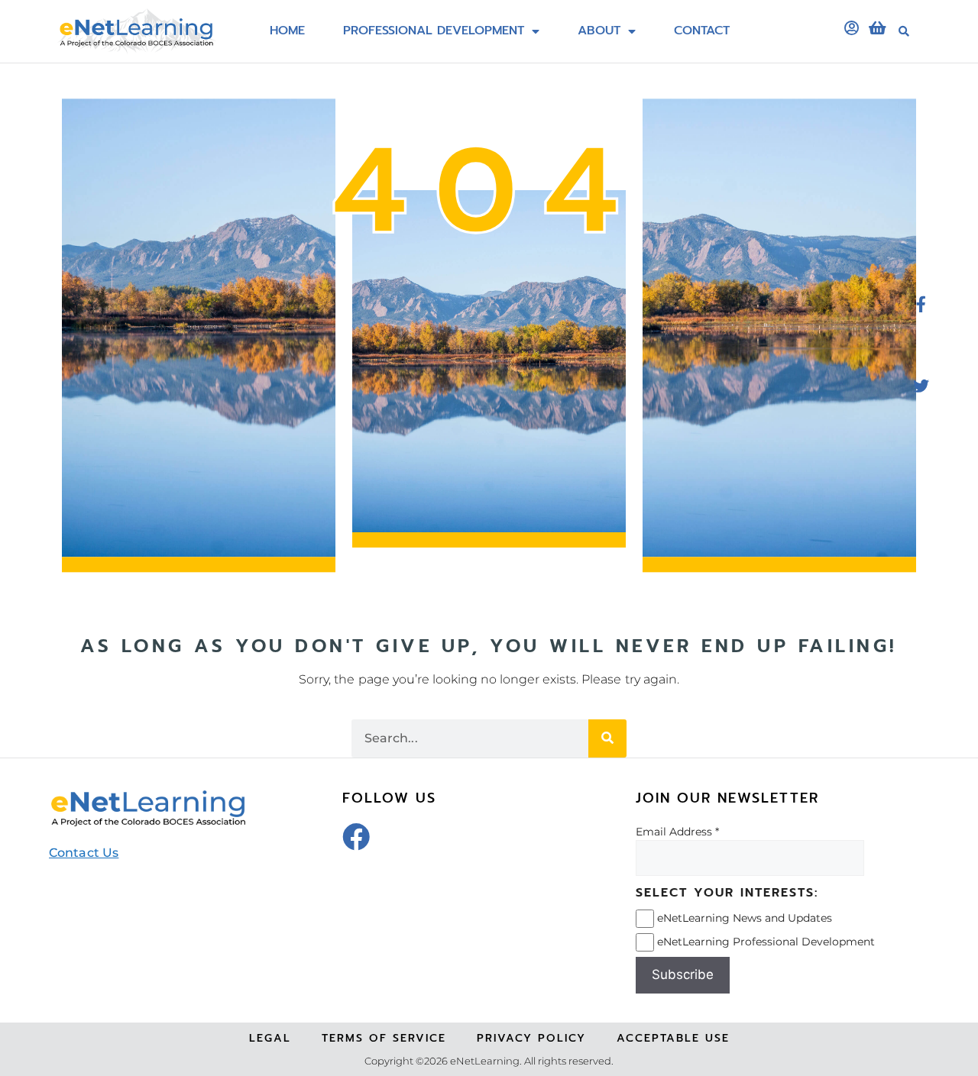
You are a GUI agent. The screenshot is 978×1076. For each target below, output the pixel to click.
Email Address (674, 832)
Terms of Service (384, 1038)
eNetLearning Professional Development (766, 941)
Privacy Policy (531, 1038)
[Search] (607, 738)
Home (287, 31)
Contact (702, 31)
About (599, 31)
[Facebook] (356, 837)
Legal (270, 1038)
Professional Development (433, 31)
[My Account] (851, 28)
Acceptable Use (673, 1038)
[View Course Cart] (877, 28)
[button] (904, 31)
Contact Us (83, 852)
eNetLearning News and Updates (744, 918)
